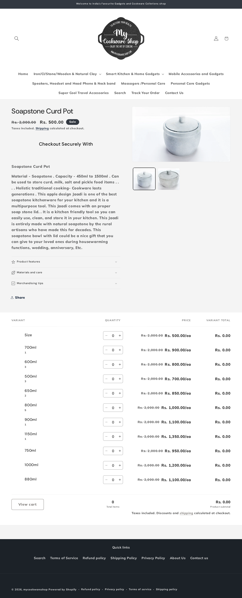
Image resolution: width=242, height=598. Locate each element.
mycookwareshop (35, 589)
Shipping (42, 128)
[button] (17, 39)
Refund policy (94, 558)
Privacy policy (114, 589)
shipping (186, 513)
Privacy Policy (153, 558)
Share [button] (20, 297)
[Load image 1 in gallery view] (144, 179)
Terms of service (140, 589)
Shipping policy (166, 589)
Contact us (199, 558)
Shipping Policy (124, 558)
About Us (178, 558)
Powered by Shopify (63, 589)
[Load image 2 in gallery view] (169, 179)
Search (40, 558)
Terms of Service (64, 558)
